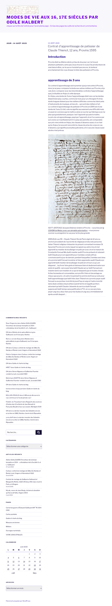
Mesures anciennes (13, 522)
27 (19, 569)
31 (40, 569)
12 (13, 561)
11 (8, 561)
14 (24, 561)
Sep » (35, 573)
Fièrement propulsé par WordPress (18, 601)
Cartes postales (11, 514)
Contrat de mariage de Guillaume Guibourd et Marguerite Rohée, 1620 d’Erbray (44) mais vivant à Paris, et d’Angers (24, 481)
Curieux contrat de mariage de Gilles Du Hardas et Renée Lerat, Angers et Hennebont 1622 (23, 356)
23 (35, 565)
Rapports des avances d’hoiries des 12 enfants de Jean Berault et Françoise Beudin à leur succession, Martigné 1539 (24, 404)
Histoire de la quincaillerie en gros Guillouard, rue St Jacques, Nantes (22, 341)
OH (7, 332)
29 (29, 569)
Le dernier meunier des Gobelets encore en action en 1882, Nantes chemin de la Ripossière (23, 419)
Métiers (8, 526)
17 (40, 561)
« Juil (13, 573)
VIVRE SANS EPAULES (14, 535)
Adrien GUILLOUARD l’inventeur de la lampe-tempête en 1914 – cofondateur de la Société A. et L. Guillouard (21, 325)
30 (35, 569)
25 (8, 569)
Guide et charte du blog (20, 363)
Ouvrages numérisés (13, 530)
